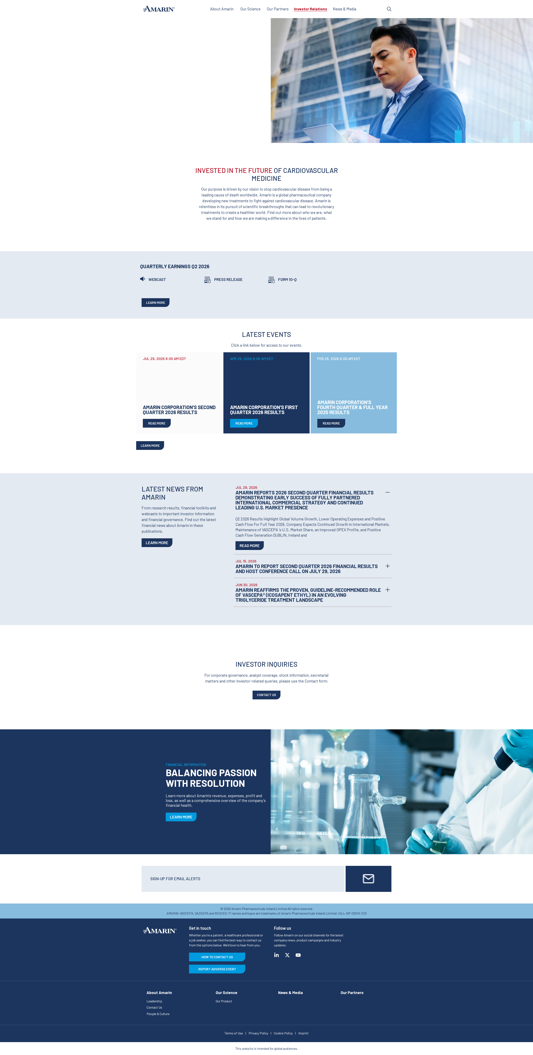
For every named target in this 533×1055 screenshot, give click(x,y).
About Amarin (221, 8)
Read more (250, 545)
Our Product (224, 1001)
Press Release (228, 279)
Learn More (157, 542)
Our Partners (278, 8)
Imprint (303, 1033)
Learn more (155, 302)
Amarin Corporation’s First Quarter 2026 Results (264, 409)
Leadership (154, 1001)
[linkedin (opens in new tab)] (276, 955)
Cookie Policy (283, 1033)
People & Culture (158, 1014)
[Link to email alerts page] (368, 879)
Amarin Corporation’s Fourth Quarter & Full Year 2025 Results (352, 407)
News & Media (344, 8)
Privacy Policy (258, 1033)
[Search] (389, 9)
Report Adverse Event (217, 969)
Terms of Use (233, 1033)
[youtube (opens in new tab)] (298, 955)
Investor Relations (310, 8)
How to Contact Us (217, 957)
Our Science (250, 8)
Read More (156, 423)
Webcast (157, 279)
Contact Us (266, 695)
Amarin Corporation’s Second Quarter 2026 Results (179, 409)
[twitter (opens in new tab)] (287, 955)
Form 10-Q (287, 279)
